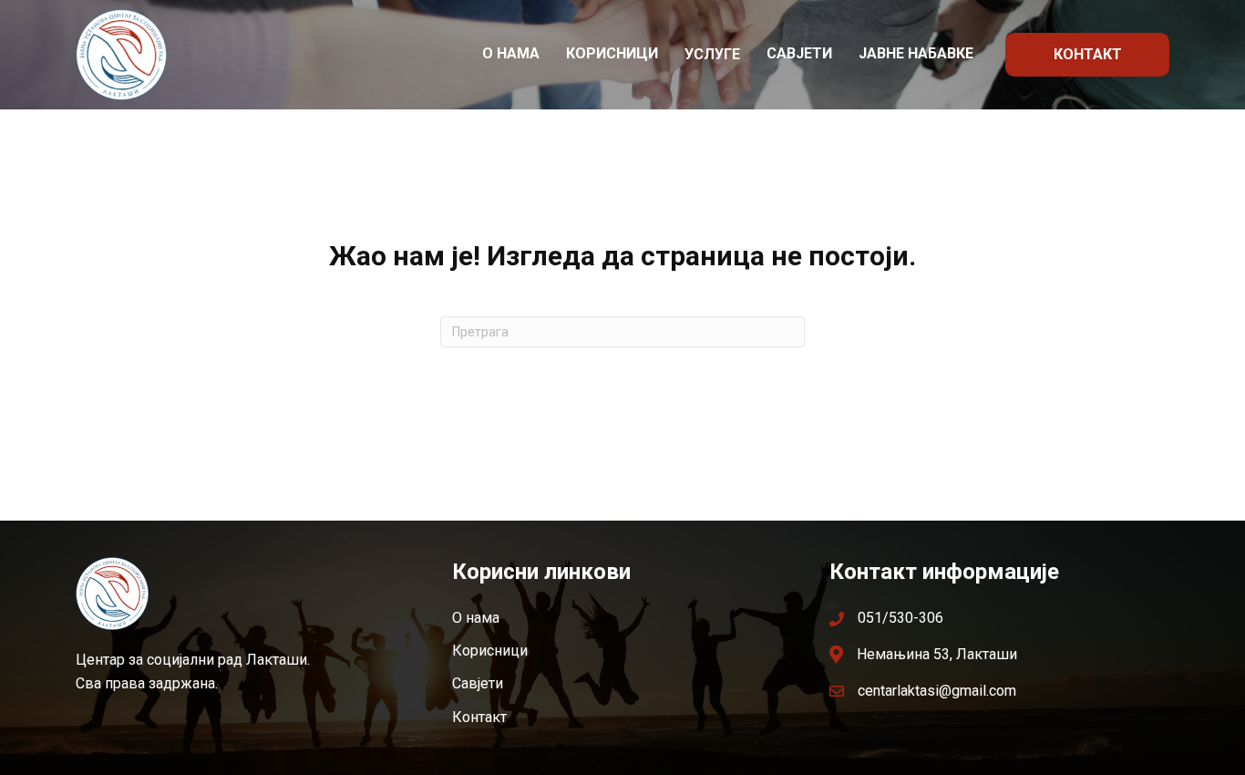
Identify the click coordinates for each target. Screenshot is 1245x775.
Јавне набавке (916, 53)
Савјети (799, 53)
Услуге (712, 54)
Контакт (1088, 54)
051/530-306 (900, 617)
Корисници (612, 53)
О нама (511, 53)
